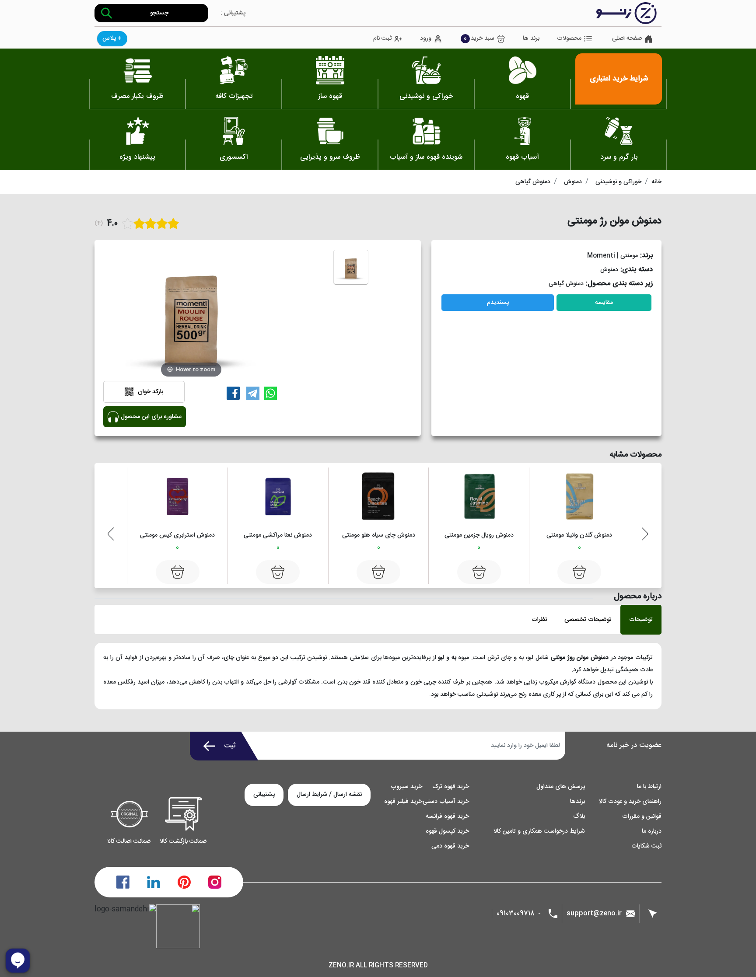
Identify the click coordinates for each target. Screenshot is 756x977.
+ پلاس (112, 38)
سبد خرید (479, 38)
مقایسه (604, 302)
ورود (425, 38)
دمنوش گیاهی (532, 182)
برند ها (531, 38)
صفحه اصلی (627, 38)
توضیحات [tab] (641, 619)
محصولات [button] (569, 38)
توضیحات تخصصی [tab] (588, 619)
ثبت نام (382, 38)
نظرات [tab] (539, 619)
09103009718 (516, 914)
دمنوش (573, 182)
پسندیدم (498, 302)
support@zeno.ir (594, 913)
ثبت (230, 746)
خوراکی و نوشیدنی (618, 182)
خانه (656, 182)
